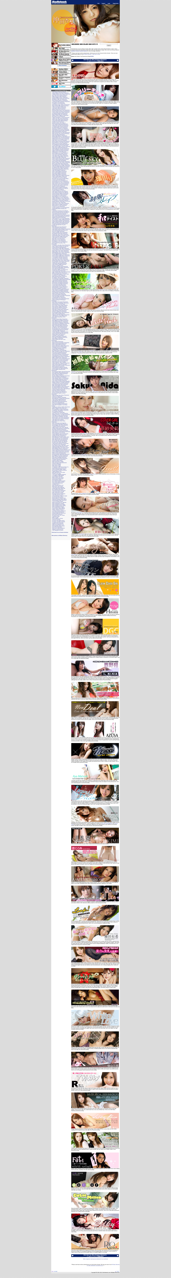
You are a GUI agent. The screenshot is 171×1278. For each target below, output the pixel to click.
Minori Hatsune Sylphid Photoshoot (59, 187)
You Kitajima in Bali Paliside (58, 475)
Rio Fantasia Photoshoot (57, 411)
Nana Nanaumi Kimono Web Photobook (60, 130)
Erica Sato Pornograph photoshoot (59, 337)
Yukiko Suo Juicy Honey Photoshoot (60, 118)
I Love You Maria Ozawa (57, 501)
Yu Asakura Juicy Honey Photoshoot (60, 126)
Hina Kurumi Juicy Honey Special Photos (61, 388)
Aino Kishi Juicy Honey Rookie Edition (60, 178)
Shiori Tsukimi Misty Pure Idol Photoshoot (61, 271)
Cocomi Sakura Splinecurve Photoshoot (60, 254)
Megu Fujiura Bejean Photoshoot (59, 174)
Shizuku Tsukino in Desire (58, 509)
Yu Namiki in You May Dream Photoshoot (61, 245)
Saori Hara (85, 433)
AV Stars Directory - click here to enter (91, 54)
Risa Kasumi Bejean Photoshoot (59, 173)
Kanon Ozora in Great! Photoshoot (59, 143)
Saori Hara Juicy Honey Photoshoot (60, 155)
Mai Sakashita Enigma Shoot (58, 525)
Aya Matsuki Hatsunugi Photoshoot (59, 233)
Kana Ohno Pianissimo (57, 527)
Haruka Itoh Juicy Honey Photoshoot (60, 234)
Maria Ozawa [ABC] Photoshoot (59, 157)
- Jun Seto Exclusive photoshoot (59, 510)
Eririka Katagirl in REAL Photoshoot (59, 97)
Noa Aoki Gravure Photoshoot (58, 493)
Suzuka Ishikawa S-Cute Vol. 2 (59, 190)
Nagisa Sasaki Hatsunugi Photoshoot (60, 150)
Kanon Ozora (92, 474)
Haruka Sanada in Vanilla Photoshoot (60, 331)
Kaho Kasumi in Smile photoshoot (59, 462)
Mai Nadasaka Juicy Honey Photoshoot (60, 252)
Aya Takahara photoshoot (57, 489)
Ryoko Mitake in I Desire (57, 518)
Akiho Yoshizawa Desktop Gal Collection (61, 215)
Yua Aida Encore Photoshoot (58, 412)
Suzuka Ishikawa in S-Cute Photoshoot (60, 207)
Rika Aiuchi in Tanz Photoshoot (59, 202)
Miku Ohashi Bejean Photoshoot (59, 385)
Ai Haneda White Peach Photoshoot (60, 127)
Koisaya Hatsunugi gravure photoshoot (60, 428)
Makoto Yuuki (102, 289)
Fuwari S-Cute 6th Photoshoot (58, 179)
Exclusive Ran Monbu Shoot (58, 520)
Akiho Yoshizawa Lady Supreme (59, 423)
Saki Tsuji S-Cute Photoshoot (58, 313)
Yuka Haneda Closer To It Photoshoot (60, 378)
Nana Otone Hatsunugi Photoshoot (59, 147)
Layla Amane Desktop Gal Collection (60, 210)
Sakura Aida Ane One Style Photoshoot (60, 148)
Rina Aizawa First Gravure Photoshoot (60, 129)
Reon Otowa (81, 534)
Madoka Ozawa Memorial (57, 523)
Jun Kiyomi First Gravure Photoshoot (60, 383)
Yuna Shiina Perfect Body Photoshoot (60, 156)
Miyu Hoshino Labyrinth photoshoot (60, 456)
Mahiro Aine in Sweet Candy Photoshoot (60, 199)
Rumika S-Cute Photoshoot (58, 121)
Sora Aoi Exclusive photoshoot (58, 490)
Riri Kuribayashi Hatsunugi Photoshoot (60, 144)
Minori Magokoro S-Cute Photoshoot (60, 196)
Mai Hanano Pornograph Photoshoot (60, 282)
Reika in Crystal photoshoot (58, 402)
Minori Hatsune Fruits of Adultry (59, 361)
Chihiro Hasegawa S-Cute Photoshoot (60, 197)
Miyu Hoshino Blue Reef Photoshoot (60, 384)
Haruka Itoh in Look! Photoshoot (59, 262)
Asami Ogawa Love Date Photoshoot (60, 152)
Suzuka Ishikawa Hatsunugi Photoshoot (60, 375)
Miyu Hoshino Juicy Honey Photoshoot (60, 182)
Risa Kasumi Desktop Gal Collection (60, 212)
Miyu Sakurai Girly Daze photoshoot (60, 439)
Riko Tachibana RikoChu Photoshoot (60, 379)
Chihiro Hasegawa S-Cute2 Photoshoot (60, 117)
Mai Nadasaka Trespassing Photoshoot (60, 398)
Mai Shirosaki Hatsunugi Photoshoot (60, 266)
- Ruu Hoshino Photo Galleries (58, 507)
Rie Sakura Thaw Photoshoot (58, 277)
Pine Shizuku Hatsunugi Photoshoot (60, 124)
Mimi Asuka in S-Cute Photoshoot (59, 205)
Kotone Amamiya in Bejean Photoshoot (60, 345)
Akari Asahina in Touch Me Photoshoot (60, 142)
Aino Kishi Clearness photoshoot (59, 429)
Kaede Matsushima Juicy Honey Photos (61, 260)
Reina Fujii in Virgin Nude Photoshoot (60, 119)
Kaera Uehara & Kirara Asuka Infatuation (61, 381)
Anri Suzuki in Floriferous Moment (59, 470)
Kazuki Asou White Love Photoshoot (60, 269)
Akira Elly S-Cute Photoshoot (58, 238)
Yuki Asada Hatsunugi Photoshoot (59, 263)
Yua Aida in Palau (56, 516)
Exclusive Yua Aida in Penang (58, 521)
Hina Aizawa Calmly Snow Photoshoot (60, 169)
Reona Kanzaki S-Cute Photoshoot (59, 194)
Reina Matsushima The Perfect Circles (60, 447)
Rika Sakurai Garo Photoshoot (58, 390)
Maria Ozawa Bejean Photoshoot (59, 336)
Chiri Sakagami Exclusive (57, 530)
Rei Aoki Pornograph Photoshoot (59, 288)
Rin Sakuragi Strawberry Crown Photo (60, 274)
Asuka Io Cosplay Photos (57, 265)
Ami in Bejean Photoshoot (57, 341)
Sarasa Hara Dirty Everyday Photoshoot (61, 365)
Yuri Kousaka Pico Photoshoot (58, 270)
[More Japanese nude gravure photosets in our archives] (95, 1259)
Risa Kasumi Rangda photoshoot (59, 457)
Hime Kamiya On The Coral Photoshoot (60, 218)
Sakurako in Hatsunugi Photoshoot (59, 326)
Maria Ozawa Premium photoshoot (59, 458)
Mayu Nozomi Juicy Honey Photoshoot (60, 133)
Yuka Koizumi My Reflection (58, 487)
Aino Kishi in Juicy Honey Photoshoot (60, 359)
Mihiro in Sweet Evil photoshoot (59, 453)
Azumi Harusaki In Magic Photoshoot (60, 167)
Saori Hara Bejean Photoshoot (58, 170)
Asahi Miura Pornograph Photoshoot (60, 301)
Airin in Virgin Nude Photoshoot (58, 344)
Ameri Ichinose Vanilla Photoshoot (59, 306)
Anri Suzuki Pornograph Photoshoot (60, 283)
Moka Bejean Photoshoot (57, 338)
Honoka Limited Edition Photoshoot (59, 319)
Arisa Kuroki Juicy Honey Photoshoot (60, 184)
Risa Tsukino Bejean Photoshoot (59, 172)
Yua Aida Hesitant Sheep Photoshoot (60, 329)
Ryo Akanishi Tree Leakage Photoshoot (60, 164)
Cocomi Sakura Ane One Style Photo (60, 145)
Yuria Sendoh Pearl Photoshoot (59, 227)
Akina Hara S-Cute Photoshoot (58, 239)
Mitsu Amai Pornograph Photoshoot (59, 281)
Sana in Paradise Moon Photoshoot (59, 232)
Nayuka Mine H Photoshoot (58, 349)
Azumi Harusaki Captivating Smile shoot (60, 454)
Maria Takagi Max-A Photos (58, 503)
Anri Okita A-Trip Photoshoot (58, 102)
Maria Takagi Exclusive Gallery (59, 505)
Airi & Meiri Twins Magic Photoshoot (60, 373)
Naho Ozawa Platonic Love (58, 524)
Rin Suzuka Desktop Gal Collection (59, 441)
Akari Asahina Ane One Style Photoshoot (61, 136)
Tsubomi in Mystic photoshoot (58, 426)
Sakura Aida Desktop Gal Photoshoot (60, 125)
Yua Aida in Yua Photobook (58, 335)
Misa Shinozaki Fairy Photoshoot (59, 226)
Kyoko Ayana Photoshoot (57, 478)
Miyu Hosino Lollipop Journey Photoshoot (61, 146)
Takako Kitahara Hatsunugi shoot (59, 434)
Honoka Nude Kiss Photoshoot (59, 513)
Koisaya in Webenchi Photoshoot (59, 311)
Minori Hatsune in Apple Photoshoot (60, 204)
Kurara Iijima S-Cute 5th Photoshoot (60, 180)
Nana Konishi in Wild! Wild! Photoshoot (60, 248)
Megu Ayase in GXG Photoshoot (59, 151)
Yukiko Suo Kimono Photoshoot (59, 106)
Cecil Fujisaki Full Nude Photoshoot (60, 256)
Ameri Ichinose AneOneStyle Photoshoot (61, 161)
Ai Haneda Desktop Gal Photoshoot (60, 113)
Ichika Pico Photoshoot (57, 396)
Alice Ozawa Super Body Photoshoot (60, 163)
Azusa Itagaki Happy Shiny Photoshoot (60, 312)
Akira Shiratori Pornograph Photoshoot (60, 289)
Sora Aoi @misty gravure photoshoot (60, 433)
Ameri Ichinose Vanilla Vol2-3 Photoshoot (61, 255)
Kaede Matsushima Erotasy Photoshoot (60, 356)
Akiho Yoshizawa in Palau (57, 492)
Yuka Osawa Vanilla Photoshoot (59, 399)
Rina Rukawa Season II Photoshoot (60, 100)
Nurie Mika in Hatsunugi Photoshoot (60, 415)
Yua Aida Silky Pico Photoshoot (59, 297)
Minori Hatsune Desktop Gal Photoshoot (61, 141)
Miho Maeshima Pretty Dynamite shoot (60, 436)
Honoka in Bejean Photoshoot (58, 389)
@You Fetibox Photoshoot (58, 374)
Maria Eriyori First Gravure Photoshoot (60, 139)
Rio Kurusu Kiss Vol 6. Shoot (58, 515)
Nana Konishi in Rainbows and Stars (60, 416)
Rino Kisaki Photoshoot (57, 514)
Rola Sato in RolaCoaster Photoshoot (60, 309)
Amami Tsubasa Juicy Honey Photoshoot (61, 162)
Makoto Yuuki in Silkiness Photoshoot (60, 115)
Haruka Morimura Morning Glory (59, 247)
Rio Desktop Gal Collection (58, 189)
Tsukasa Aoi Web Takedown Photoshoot (61, 101)
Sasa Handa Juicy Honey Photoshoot (60, 418)
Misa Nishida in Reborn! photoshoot (60, 448)
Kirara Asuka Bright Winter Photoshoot (60, 267)
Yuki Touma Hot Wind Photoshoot (59, 380)
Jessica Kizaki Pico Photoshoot (59, 284)
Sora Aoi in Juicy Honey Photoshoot (60, 360)
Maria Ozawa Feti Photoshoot (58, 293)
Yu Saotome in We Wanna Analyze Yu (60, 467)
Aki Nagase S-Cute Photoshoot (59, 240)
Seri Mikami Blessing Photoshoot (59, 348)
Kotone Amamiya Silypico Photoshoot (60, 193)
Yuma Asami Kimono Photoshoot (59, 353)
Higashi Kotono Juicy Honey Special (60, 427)
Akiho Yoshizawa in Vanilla (57, 461)
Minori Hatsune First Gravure (58, 432)
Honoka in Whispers (56, 463)
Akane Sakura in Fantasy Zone (59, 498)
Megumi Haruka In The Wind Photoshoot (61, 414)
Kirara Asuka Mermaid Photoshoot (59, 324)
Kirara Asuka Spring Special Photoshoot (60, 216)
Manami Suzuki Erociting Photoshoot (60, 291)
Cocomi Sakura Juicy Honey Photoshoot (61, 249)
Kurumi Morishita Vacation (57, 497)
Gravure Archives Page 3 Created (59, 495)
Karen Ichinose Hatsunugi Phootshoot (60, 159)
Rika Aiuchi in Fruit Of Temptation (59, 346)
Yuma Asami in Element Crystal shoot (60, 443)
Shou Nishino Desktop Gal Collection (60, 192)
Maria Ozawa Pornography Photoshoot (60, 342)
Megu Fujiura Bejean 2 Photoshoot (59, 135)
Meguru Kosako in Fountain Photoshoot (60, 382)
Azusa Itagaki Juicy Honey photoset (60, 425)
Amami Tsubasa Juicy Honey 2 (59, 122)
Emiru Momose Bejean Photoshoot (59, 307)
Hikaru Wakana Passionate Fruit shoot (60, 450)
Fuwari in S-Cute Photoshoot (58, 206)
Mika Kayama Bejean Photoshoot (59, 131)
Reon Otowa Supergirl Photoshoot (59, 154)
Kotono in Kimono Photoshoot (58, 186)
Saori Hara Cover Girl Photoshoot (59, 140)
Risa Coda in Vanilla (56, 464)
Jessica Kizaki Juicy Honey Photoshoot (60, 112)
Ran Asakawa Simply (56, 479)
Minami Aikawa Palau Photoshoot (59, 500)
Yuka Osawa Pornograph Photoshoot (60, 290)
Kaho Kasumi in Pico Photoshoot (59, 308)
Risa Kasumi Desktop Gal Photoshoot (60, 354)
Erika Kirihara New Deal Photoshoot (60, 230)
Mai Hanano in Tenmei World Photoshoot (61, 358)
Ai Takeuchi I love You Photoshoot (59, 327)
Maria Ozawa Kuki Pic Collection (59, 502)
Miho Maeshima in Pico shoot (58, 472)
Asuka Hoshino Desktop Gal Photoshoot (61, 111)
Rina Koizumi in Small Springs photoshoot (61, 431)
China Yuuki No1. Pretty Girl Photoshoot (60, 363)
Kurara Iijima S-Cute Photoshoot (59, 195)
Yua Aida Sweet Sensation (57, 522)
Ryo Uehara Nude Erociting (58, 482)
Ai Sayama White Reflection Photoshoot (60, 166)
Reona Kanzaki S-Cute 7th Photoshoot (60, 181)
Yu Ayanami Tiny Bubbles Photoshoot (60, 410)
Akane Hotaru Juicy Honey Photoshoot (60, 417)
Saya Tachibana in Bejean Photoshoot (60, 149)
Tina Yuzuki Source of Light (58, 491)
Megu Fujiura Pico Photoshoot (58, 334)
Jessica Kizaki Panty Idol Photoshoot (60, 333)
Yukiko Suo (101, 228)
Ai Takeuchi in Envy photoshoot (59, 444)
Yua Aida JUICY (55, 484)
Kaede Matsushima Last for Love (59, 468)
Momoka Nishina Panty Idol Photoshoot (60, 98)
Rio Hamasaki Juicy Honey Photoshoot (60, 261)
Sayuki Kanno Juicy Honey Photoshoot (60, 137)
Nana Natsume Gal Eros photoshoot (60, 430)
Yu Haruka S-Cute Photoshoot (58, 275)
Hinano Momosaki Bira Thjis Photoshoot (60, 221)
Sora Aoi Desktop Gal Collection (59, 214)
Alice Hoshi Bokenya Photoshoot (59, 376)
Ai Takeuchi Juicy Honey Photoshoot (60, 185)
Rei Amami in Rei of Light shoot (59, 435)
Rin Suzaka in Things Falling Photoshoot (61, 219)
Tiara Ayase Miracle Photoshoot (59, 107)
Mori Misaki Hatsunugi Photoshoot (59, 401)
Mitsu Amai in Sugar (56, 465)
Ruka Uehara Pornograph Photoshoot (60, 303)
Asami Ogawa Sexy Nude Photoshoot (60, 328)
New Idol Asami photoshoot (58, 512)
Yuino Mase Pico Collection (58, 419)
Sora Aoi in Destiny (56, 519)
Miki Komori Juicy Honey (57, 486)
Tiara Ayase (101, 248)
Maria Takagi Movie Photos (58, 506)
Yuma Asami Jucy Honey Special (59, 177)
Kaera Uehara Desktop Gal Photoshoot (60, 220)
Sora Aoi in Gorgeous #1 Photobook (60, 128)
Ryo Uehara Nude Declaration (58, 480)
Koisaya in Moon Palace (57, 460)
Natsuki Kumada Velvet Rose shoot (60, 446)
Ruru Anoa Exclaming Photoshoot (59, 352)
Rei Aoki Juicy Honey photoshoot (59, 442)
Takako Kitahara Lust (56, 471)
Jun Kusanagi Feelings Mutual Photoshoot (61, 279)
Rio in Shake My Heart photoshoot (59, 440)
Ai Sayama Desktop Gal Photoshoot (60, 223)
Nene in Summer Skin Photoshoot (59, 391)
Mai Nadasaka (109, 823)
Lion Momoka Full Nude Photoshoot (60, 257)
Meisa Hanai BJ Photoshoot (58, 366)
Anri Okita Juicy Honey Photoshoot (59, 95)
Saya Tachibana (82, 493)
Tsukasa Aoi (111, 208)
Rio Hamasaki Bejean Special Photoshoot (61, 371)
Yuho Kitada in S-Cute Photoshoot (59, 315)
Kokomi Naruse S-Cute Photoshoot (59, 241)
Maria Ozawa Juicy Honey (58, 477)
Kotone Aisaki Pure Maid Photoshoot (60, 368)
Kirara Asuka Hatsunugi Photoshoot (60, 424)
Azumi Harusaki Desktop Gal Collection (60, 211)
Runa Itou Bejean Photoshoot (58, 134)
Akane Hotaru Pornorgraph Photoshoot (60, 298)
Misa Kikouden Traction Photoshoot (60, 286)
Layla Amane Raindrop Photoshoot (59, 280)
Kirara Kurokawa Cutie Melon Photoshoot (61, 295)
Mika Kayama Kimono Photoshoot (59, 276)
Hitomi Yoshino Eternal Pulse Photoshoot (61, 158)
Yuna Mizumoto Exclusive (57, 494)
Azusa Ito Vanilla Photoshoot (58, 231)
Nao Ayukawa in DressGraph (58, 304)
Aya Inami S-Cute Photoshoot (58, 116)
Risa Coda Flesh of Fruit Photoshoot (60, 413)
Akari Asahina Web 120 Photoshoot (59, 114)
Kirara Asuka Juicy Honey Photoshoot (60, 250)
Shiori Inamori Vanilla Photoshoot (59, 264)
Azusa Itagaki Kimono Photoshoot (59, 253)
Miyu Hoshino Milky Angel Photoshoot (60, 105)
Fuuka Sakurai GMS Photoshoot (59, 285)
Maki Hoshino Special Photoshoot (59, 364)
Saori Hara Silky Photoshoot (58, 296)
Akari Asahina (84, 454)
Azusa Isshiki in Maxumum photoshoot (60, 451)
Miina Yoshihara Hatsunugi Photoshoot (60, 222)
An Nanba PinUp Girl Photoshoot (59, 350)
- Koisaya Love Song (56, 473)
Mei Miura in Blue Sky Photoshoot (59, 99)
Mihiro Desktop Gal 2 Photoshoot (59, 272)
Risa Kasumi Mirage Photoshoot (59, 397)
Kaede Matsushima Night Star (58, 488)
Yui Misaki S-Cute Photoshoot (58, 103)
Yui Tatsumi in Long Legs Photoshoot (60, 200)
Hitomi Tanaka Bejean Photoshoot (59, 176)
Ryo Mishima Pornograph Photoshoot (60, 278)
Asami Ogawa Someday (57, 476)
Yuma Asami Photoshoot (57, 483)
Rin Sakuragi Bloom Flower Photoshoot (60, 386)
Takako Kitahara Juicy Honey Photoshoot (61, 94)
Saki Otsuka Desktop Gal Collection (60, 191)
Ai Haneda (77, 329)
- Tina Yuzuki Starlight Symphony (59, 474)
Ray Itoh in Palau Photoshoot (58, 528)
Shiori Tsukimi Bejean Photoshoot (59, 171)
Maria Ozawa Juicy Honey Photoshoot (60, 395)
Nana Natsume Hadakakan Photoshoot (60, 323)
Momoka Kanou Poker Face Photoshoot (61, 110)
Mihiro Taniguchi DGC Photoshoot (59, 357)
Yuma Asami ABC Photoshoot (58, 330)
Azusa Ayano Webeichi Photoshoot (59, 403)
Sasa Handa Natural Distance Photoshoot (61, 229)
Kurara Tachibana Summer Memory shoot (61, 449)
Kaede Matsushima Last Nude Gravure (60, 235)
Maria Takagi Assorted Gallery (58, 504)
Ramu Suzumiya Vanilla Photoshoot (60, 236)
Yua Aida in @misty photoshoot (59, 459)
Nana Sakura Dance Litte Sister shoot (60, 445)
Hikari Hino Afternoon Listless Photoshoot (61, 165)
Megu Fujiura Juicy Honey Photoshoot (60, 251)
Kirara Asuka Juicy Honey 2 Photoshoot (60, 104)
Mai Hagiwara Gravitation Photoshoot (60, 320)
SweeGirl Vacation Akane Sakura (59, 499)
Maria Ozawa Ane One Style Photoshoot (61, 132)
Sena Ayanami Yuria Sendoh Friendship (60, 292)
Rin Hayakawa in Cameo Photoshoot (60, 409)
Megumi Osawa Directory (57, 529)
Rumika (91, 350)
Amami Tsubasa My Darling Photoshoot (60, 175)
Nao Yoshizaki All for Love (57, 485)
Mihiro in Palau (55, 517)
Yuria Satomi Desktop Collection (59, 91)
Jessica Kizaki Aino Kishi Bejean (59, 160)
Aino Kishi (103, 823)
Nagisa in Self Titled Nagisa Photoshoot (60, 314)
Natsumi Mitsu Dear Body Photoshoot (60, 92)
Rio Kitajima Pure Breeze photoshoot (60, 455)
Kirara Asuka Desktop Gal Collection (60, 188)
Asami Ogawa (79, 512)
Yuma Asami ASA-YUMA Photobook (60, 120)
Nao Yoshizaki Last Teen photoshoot (60, 438)
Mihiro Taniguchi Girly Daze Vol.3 (59, 408)
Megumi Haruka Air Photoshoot (59, 217)
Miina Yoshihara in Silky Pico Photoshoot (61, 351)
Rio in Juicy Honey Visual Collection (60, 305)
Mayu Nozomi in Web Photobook (59, 96)
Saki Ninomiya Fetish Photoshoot (59, 310)
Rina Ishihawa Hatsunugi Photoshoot (60, 372)
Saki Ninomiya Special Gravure (59, 400)
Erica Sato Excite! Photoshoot (58, 268)
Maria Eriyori (74, 411)
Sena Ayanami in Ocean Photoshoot (60, 355)
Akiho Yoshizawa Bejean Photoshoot (60, 325)
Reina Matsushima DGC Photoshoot (60, 321)
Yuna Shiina (73, 554)
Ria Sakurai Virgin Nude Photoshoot (60, 387)
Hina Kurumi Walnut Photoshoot (59, 294)
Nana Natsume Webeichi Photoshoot (60, 322)
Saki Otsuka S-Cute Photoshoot (59, 237)
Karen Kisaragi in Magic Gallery (59, 469)
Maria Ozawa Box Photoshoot (58, 109)
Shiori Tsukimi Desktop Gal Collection (60, 246)
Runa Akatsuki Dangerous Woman (59, 367)
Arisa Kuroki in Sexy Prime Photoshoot (60, 203)
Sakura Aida (95, 391)
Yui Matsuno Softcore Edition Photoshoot (61, 406)
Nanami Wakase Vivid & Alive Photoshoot (61, 201)
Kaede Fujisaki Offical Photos (58, 508)
